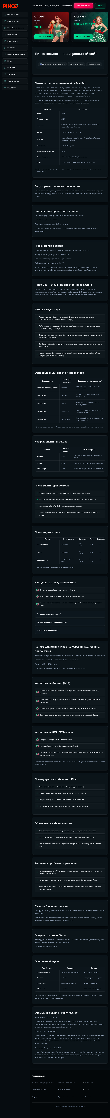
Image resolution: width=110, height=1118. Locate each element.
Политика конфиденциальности (43, 1083)
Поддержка (11, 87)
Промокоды (11, 68)
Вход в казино (12, 41)
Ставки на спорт (13, 81)
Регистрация (12, 34)
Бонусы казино (12, 21)
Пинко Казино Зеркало (15, 28)
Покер (9, 61)
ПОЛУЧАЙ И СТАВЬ (44, 36)
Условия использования (66, 1083)
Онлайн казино (12, 14)
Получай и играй (83, 36)
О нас (87, 1090)
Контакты (88, 1097)
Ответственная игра (39, 1090)
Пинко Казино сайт (76, 64)
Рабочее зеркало (94, 64)
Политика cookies (64, 1090)
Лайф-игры (11, 74)
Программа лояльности (66, 1097)
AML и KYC (89, 1083)
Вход (100, 6)
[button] (106, 1105)
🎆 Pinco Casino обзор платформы (52, 64)
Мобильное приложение (16, 54)
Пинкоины (11, 48)
